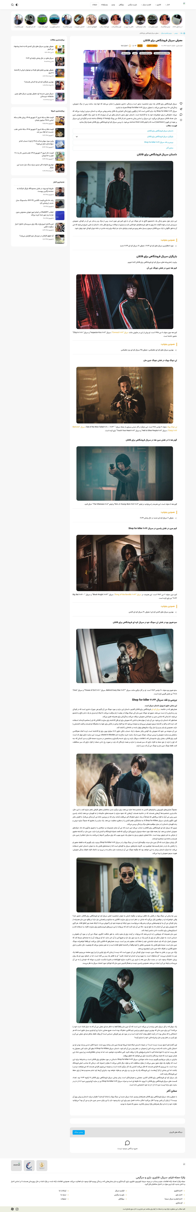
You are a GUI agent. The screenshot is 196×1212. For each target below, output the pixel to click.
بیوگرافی (121, 5)
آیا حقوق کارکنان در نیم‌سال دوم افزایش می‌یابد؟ (37, 236)
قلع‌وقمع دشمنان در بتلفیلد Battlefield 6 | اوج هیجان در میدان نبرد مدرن (91, 27)
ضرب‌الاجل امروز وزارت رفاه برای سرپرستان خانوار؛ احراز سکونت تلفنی (34, 225)
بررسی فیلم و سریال (166, 33)
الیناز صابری (179, 46)
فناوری (159, 5)
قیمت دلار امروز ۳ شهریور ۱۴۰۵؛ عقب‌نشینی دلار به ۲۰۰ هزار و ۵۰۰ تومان (34, 154)
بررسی (176, 33)
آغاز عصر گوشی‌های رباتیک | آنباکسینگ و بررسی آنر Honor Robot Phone (30, 27)
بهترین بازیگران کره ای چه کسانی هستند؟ (39, 82)
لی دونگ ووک (172, 427)
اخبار (168, 5)
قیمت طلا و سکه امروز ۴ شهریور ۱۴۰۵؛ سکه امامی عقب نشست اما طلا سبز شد (34, 131)
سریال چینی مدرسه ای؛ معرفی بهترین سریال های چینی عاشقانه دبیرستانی (34, 95)
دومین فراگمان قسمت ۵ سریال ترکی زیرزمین (165, 27)
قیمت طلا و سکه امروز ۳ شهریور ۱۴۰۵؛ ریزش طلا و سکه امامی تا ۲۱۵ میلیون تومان (34, 119)
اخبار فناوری (178, 1190)
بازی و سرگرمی (132, 5)
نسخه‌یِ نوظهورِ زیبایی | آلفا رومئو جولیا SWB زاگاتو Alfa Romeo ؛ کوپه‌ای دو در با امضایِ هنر (54, 27)
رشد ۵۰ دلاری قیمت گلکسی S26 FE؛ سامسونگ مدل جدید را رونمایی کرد (35, 202)
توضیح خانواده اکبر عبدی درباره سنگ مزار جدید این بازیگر (35, 166)
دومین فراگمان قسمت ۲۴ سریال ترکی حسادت (67, 27)
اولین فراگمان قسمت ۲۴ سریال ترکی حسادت (18, 27)
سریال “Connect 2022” (120, 332)
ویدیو (113, 5)
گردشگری (179, 1203)
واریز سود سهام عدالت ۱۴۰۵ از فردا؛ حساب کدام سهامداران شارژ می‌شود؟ (36, 142)
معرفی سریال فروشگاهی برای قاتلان (149, 33)
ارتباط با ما (62, 1190)
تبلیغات (94, 5)
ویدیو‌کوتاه (104, 5)
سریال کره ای (155, 709)
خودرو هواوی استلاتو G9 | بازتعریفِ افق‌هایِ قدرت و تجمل (152, 27)
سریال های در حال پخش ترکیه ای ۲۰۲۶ (40, 58)
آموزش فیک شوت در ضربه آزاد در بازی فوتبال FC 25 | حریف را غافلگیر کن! (42, 27)
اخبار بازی (179, 1195)
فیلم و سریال (147, 5)
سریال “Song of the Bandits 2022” (127, 594)
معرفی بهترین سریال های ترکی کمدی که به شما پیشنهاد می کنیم (34, 48)
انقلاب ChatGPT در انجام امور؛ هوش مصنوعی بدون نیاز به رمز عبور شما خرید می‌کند (35, 213)
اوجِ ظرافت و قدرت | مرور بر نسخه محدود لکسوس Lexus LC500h (103, 27)
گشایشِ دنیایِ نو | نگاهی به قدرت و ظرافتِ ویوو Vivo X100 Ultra (79, 27)
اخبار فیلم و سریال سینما (173, 1199)
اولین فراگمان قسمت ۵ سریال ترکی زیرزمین (116, 27)
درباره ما (63, 1195)
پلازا (181, 33)
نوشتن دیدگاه (78, 1132)
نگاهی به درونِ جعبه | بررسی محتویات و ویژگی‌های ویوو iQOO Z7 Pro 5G (128, 27)
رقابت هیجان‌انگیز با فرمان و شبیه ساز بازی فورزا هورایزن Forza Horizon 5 (140, 27)
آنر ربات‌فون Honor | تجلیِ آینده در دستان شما (177, 27)
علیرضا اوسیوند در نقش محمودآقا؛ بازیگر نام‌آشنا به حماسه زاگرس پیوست (35, 190)
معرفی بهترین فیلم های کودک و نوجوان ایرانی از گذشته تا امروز (34, 71)
